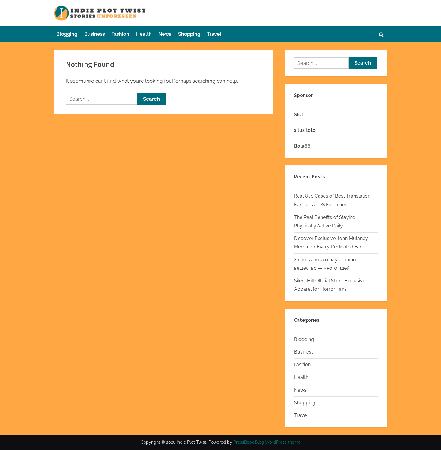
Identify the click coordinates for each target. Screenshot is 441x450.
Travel (214, 34)
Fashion (120, 34)
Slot (298, 114)
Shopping (189, 34)
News (164, 34)
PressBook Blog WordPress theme (267, 442)
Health (144, 34)
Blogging (66, 34)
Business (94, 34)
